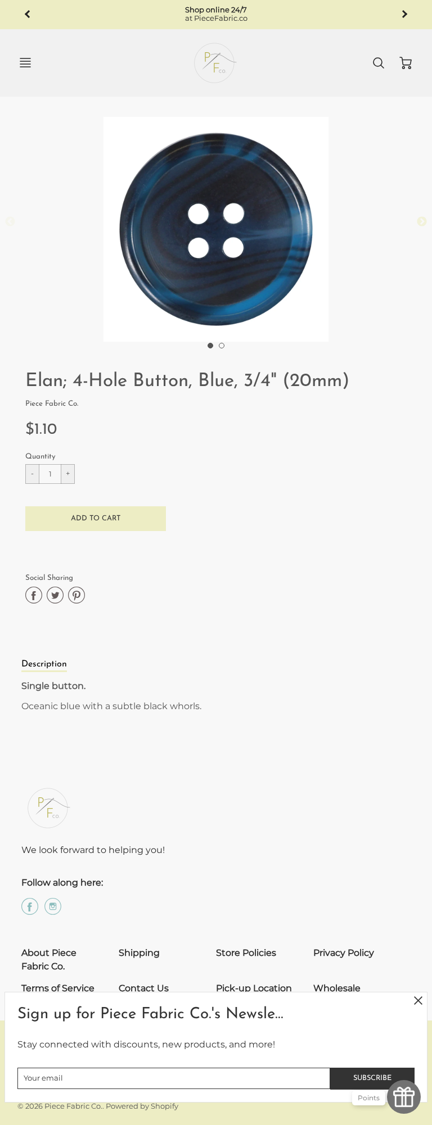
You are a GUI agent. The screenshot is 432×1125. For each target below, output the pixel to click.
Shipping (139, 952)
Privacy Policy (343, 952)
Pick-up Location (254, 988)
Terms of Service (57, 988)
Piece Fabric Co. (51, 403)
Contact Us (144, 988)
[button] (95, 518)
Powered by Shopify (142, 1106)
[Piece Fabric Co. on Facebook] (29, 910)
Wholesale (337, 988)
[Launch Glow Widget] (404, 1097)
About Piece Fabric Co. (48, 959)
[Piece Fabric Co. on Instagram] (52, 910)
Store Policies (246, 952)
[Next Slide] (422, 222)
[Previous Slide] (10, 222)
